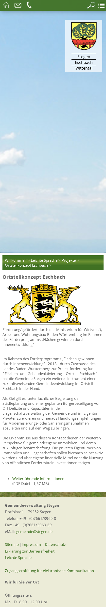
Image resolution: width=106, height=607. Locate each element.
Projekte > (70, 260)
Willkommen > (17, 260)
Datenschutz (55, 544)
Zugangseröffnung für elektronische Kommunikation (49, 570)
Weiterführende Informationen (38, 478)
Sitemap (12, 544)
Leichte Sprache (18, 557)
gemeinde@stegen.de (34, 531)
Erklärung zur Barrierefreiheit (29, 551)
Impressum (31, 544)
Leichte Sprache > (46, 260)
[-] (53, 304)
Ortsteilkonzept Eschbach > (28, 265)
